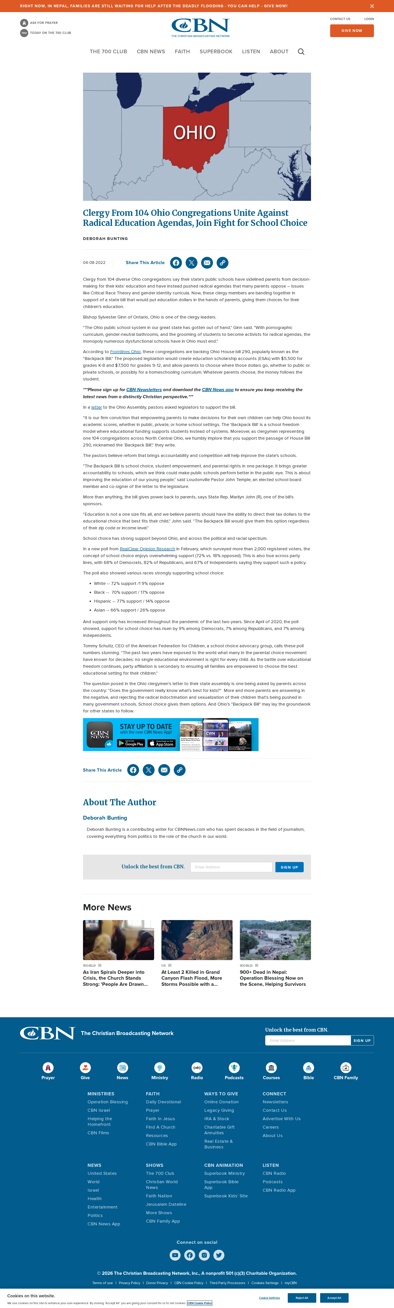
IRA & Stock (216, 1119)
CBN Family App (163, 1221)
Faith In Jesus (160, 1119)
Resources (157, 1135)
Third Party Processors (227, 1283)
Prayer (152, 1110)
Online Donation (221, 1102)
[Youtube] (175, 1255)
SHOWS (154, 1165)
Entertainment (103, 1207)
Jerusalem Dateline (166, 1204)
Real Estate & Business (218, 1144)
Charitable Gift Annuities (219, 1130)
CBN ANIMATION (223, 1165)
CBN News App (104, 1224)
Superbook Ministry (224, 1173)
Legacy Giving (219, 1110)
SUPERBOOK (216, 51)
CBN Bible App (161, 1144)
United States (102, 1173)
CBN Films (98, 1133)
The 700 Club (108, 51)
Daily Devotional (163, 1102)
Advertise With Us (282, 1119)
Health (95, 1198)
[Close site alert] (372, 6)
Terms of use (102, 1283)
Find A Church (161, 1127)
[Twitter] (191, 263)
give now (352, 30)
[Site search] (301, 53)
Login (369, 19)
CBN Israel (99, 1110)
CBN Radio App (279, 1190)
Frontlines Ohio (125, 351)
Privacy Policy (129, 1283)
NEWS (94, 1165)
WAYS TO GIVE (221, 1093)
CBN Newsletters (144, 389)
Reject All (302, 1298)
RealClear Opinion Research (147, 549)
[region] (197, 1298)
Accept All (334, 1298)
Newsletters (275, 1102)
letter (96, 407)
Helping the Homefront (100, 1121)
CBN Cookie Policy (188, 1283)
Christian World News (162, 1184)
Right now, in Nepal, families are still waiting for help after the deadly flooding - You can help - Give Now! (154, 6)
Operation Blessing (108, 1102)
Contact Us (340, 19)
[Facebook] (176, 263)
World (94, 1182)
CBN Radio (274, 1173)
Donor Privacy (157, 1283)
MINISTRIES (101, 1093)
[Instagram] (204, 1255)
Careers (271, 1127)
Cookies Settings (265, 1283)
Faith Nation (159, 1196)
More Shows (159, 1213)
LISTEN (251, 51)
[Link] (222, 263)
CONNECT (274, 1093)
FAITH (182, 51)
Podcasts (273, 1182)
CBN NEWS (151, 51)
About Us (273, 1135)
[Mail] (207, 263)
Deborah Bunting (105, 239)
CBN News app (218, 389)
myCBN (291, 1283)
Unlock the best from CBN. (153, 866)
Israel (93, 1190)
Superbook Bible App (221, 1184)
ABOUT (279, 51)
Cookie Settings (269, 1298)
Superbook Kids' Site (226, 1196)
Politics (95, 1215)
